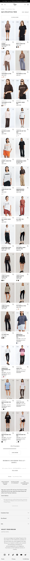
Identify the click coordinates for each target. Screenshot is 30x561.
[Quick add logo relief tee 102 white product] (27, 129)
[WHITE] (16, 135)
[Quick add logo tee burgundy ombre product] (27, 366)
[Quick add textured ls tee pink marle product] (13, 72)
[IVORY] (16, 309)
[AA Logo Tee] (22, 206)
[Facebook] (9, 555)
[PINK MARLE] (2, 76)
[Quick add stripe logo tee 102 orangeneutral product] (13, 159)
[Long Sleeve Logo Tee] (8, 263)
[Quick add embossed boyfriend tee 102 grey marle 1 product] (13, 366)
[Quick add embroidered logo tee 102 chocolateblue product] (27, 187)
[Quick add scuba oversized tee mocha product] (13, 42)
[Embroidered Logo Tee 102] (22, 176)
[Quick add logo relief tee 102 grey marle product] (13, 187)
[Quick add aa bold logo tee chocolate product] (27, 100)
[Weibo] (25, 555)
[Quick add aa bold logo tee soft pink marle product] (13, 129)
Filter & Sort (15, 17)
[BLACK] (3, 48)
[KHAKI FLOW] (3, 280)
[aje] (15, 4)
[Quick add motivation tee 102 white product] (27, 433)
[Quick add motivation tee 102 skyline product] (13, 400)
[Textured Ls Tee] (22, 60)
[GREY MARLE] (18, 135)
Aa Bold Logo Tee (20, 103)
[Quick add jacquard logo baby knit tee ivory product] (13, 246)
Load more (15, 452)
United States (5, 531)
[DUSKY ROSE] (3, 376)
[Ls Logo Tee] (8, 321)
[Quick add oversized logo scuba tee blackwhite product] (27, 159)
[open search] (5, 4)
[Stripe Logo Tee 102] (8, 148)
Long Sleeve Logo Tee (5, 276)
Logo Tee (19, 368)
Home (2, 9)
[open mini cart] (28, 4)
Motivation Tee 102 (6, 402)
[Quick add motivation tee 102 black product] (13, 433)
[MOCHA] (2, 48)
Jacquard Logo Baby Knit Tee (6, 248)
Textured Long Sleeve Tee (21, 248)
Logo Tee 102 (20, 402)
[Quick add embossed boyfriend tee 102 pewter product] (27, 333)
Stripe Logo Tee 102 (6, 161)
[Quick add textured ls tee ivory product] (27, 246)
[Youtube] (21, 555)
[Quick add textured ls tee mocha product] (27, 72)
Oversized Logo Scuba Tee (21, 161)
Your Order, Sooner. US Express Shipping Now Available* (15, 1)
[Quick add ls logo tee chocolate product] (13, 274)
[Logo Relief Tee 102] (22, 118)
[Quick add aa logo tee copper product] (27, 217)
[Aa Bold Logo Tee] (8, 118)
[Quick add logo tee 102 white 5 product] (27, 400)
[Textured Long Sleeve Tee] (22, 234)
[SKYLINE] (2, 409)
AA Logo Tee (20, 219)
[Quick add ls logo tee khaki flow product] (13, 304)
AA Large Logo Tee (6, 219)
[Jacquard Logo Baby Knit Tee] (8, 234)
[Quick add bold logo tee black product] (27, 42)
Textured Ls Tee (6, 73)
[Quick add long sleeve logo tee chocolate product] (13, 333)
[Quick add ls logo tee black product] (27, 274)
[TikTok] (13, 555)
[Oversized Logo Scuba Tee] (22, 148)
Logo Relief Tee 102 (21, 131)
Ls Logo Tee (5, 334)
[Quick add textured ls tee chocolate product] (13, 100)
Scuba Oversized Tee (6, 44)
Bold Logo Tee (20, 43)
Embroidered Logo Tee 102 (20, 190)
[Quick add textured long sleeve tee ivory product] (27, 304)
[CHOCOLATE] (2, 105)
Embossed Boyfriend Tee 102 (20, 336)
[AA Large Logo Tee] (8, 206)
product (27, 12)
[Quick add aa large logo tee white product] (13, 217)
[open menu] (2, 4)
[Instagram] (4, 555)
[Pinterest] (17, 555)
